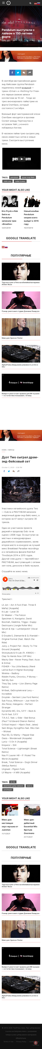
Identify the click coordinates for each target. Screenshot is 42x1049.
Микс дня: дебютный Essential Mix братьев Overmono (30, 826)
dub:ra (29, 786)
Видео (11, 23)
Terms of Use (8, 1042)
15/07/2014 (28, 228)
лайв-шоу (7, 181)
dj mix (12, 782)
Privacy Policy (21, 1042)
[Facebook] (12, 73)
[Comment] (24, 73)
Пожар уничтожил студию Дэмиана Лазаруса (20, 311)
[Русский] (6, 246)
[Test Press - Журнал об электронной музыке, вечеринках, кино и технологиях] (15, 3)
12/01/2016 (6, 228)
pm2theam (8, 790)
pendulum (14, 177)
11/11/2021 (6, 834)
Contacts (35, 1045)
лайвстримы (20, 181)
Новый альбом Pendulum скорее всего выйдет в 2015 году (31, 217)
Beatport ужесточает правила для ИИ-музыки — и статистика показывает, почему (20, 395)
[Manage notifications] (36, 1043)
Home (4, 23)
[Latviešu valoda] (3, 246)
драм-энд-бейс (28, 177)
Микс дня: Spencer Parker (12, 338)
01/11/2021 (28, 837)
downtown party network (13, 786)
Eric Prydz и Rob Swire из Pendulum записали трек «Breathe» (10, 217)
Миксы (11, 450)
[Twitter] (18, 73)
